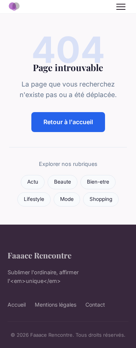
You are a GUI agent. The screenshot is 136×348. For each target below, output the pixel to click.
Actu (32, 182)
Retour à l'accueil (68, 122)
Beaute (62, 182)
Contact (95, 304)
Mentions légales (55, 304)
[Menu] (120, 7)
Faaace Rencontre (39, 255)
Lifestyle (34, 199)
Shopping (101, 199)
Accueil (17, 304)
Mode (67, 199)
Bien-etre (98, 182)
